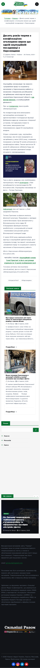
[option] (20, 517)
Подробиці (10, 347)
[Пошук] (36, 430)
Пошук (5, 423)
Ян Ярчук (11, 323)
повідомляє (13, 106)
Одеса (6, 445)
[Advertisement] (20, 470)
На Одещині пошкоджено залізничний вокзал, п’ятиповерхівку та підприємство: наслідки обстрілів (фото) (16, 522)
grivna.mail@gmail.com (14, 563)
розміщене (24, 182)
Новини (15, 18)
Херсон (6, 436)
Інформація (7, 209)
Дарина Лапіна (10, 54)
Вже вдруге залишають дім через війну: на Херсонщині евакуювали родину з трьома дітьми (19, 319)
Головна (7, 18)
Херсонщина (27, 280)
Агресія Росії (14, 280)
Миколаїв (7, 440)
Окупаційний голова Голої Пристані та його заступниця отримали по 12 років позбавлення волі (20, 260)
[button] (34, 496)
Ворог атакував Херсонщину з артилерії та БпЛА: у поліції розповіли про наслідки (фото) (17, 377)
